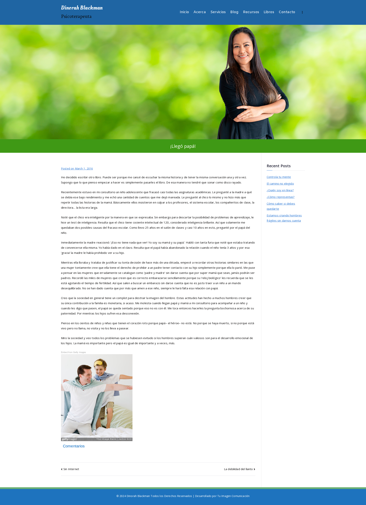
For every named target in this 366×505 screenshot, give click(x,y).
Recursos (251, 12)
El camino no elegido (280, 183)
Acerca (199, 12)
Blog (234, 12)
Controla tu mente (279, 177)
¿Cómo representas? (281, 197)
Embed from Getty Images (73, 352)
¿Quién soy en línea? (280, 190)
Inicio (184, 12)
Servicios (218, 12)
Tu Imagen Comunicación (233, 496)
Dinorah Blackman (82, 8)
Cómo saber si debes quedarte (281, 206)
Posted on (77, 168)
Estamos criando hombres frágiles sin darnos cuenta (284, 217)
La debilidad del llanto (238, 469)
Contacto (287, 12)
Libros (269, 12)
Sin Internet (71, 469)
